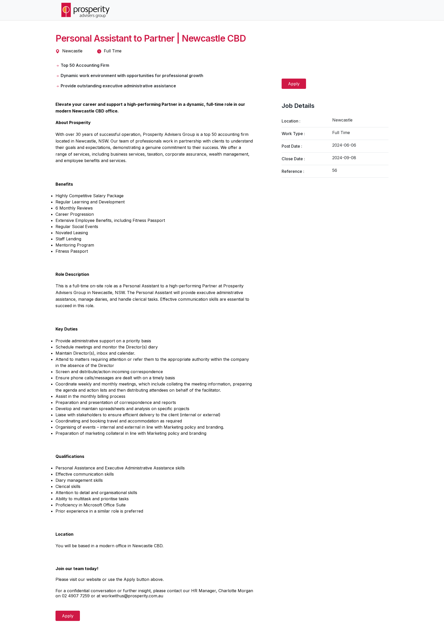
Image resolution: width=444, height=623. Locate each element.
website (93, 579)
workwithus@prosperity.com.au (132, 595)
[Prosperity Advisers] (85, 10)
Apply (294, 83)
